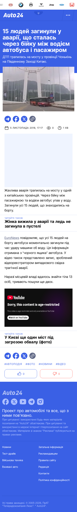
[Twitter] (14, 401)
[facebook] (16, 119)
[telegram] (7, 119)
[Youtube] (23, 401)
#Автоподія (13, 364)
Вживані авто (10, 466)
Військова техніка (12, 460)
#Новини (45, 364)
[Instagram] (40, 401)
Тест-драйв (9, 453)
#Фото (30, 364)
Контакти (43, 473)
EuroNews (11, 238)
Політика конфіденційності (54, 480)
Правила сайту (47, 460)
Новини (6, 447)
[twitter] (24, 119)
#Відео (61, 364)
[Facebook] (5, 401)
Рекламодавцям (48, 453)
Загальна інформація (50, 447)
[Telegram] (31, 401)
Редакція (43, 466)
